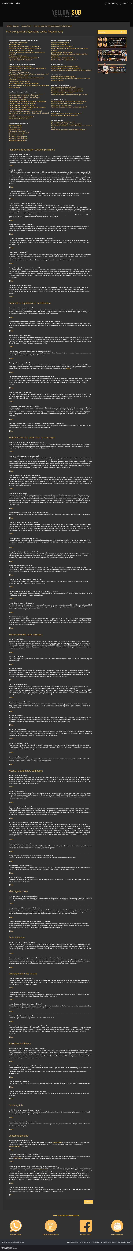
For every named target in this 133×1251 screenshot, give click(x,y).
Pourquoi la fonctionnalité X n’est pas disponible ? (66, 124)
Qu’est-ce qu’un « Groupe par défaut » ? (63, 58)
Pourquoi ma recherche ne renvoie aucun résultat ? (67, 89)
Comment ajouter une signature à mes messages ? (24, 98)
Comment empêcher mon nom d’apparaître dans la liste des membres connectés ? (27, 69)
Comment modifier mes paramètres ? (20, 66)
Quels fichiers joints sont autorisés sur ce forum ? (66, 113)
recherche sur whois (41, 1170)
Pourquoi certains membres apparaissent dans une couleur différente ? (69, 55)
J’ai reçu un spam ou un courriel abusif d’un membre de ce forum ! (71, 70)
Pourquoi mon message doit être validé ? (21, 117)
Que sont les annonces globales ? (19, 133)
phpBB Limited (57, 1142)
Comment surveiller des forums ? (61, 105)
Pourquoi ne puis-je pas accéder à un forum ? (22, 105)
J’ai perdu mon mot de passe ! (18, 56)
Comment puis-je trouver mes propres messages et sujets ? (69, 94)
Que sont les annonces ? (16, 135)
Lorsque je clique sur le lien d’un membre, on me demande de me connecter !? (29, 86)
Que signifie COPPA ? (15, 44)
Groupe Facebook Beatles (51, 1234)
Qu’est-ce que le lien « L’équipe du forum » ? (64, 60)
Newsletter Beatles (117, 1234)
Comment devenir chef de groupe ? (62, 52)
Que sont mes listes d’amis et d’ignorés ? (63, 77)
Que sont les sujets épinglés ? (18, 137)
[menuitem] (18, 3)
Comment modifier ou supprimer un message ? (23, 96)
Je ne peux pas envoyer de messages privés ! (65, 66)
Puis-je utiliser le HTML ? (16, 127)
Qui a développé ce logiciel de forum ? (62, 122)
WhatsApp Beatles (15, 1234)
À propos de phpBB (14, 1146)
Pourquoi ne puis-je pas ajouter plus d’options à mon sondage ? (28, 101)
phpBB (68, 368)
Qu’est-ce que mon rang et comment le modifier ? (24, 83)
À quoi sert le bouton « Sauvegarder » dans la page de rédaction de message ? (29, 114)
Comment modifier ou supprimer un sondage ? (23, 103)
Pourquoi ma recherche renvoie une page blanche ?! (67, 91)
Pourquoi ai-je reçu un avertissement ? (20, 109)
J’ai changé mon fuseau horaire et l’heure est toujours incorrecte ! (29, 74)
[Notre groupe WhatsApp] (16, 1226)
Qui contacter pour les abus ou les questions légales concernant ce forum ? (71, 127)
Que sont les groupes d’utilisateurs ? (62, 46)
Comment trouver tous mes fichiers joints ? (64, 115)
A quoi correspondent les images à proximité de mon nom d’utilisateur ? (26, 79)
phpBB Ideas (17, 1158)
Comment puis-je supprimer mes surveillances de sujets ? (69, 107)
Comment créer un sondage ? (18, 99)
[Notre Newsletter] (117, 1226)
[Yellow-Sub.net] (66, 13)
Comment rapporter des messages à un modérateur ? (25, 111)
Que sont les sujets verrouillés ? (18, 138)
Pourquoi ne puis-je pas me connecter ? (21, 50)
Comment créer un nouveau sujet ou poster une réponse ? (26, 94)
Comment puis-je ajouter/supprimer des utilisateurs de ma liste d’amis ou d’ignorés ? (70, 79)
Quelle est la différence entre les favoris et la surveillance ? (69, 101)
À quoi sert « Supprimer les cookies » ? (20, 60)
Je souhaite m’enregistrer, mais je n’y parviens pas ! (24, 46)
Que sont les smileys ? (15, 129)
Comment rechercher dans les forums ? (63, 87)
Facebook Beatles (85, 1234)
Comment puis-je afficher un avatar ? (20, 81)
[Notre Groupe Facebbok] (51, 1226)
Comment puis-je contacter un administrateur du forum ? (68, 130)
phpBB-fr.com (12, 1249)
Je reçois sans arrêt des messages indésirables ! (66, 68)
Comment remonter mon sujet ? (18, 119)
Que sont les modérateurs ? (59, 44)
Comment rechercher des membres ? (62, 93)
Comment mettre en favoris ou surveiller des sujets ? (67, 103)
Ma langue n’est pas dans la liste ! (19, 76)
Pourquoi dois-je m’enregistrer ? (18, 42)
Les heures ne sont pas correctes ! (19, 72)
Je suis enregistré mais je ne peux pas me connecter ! (25, 48)
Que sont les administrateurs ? (60, 42)
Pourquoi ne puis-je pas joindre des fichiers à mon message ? (27, 107)
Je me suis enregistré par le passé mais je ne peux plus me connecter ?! (27, 53)
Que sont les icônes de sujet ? (18, 140)
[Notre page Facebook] (86, 1226)
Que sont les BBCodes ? (16, 125)
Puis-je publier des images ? (17, 131)
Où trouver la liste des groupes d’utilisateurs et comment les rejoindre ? (69, 49)
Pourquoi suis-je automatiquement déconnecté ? (24, 58)
